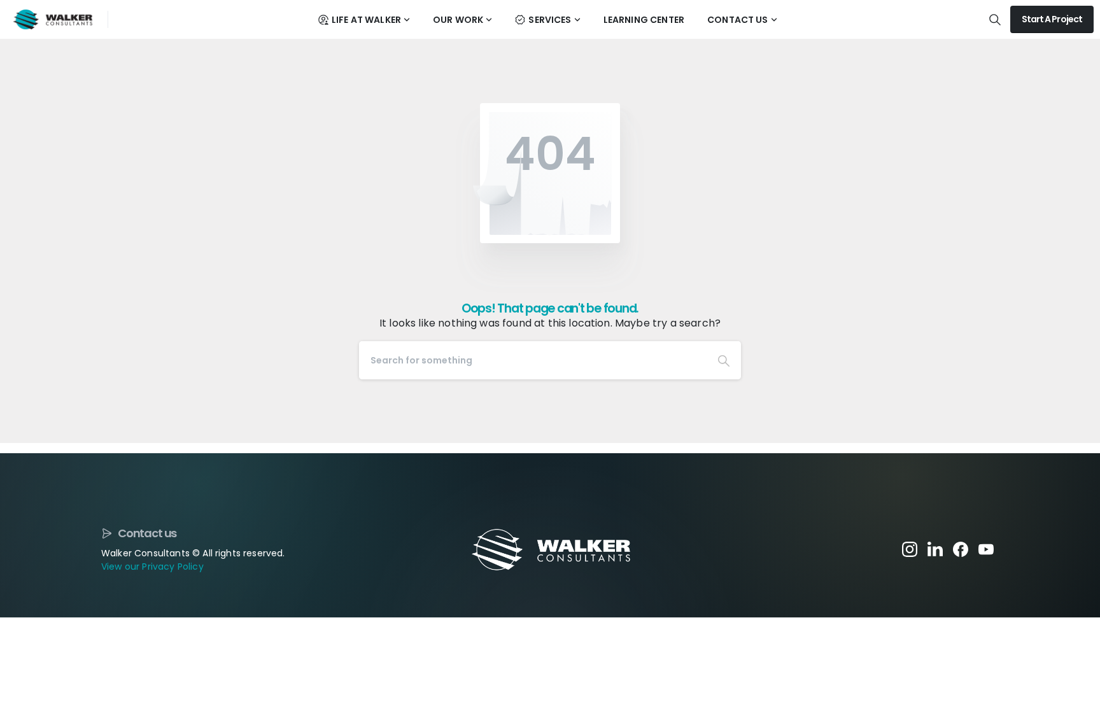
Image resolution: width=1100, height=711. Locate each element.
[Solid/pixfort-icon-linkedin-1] (935, 548)
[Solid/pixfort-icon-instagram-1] (909, 548)
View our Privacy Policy (152, 566)
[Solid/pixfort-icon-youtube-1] (986, 548)
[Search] (724, 360)
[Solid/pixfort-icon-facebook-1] (960, 548)
